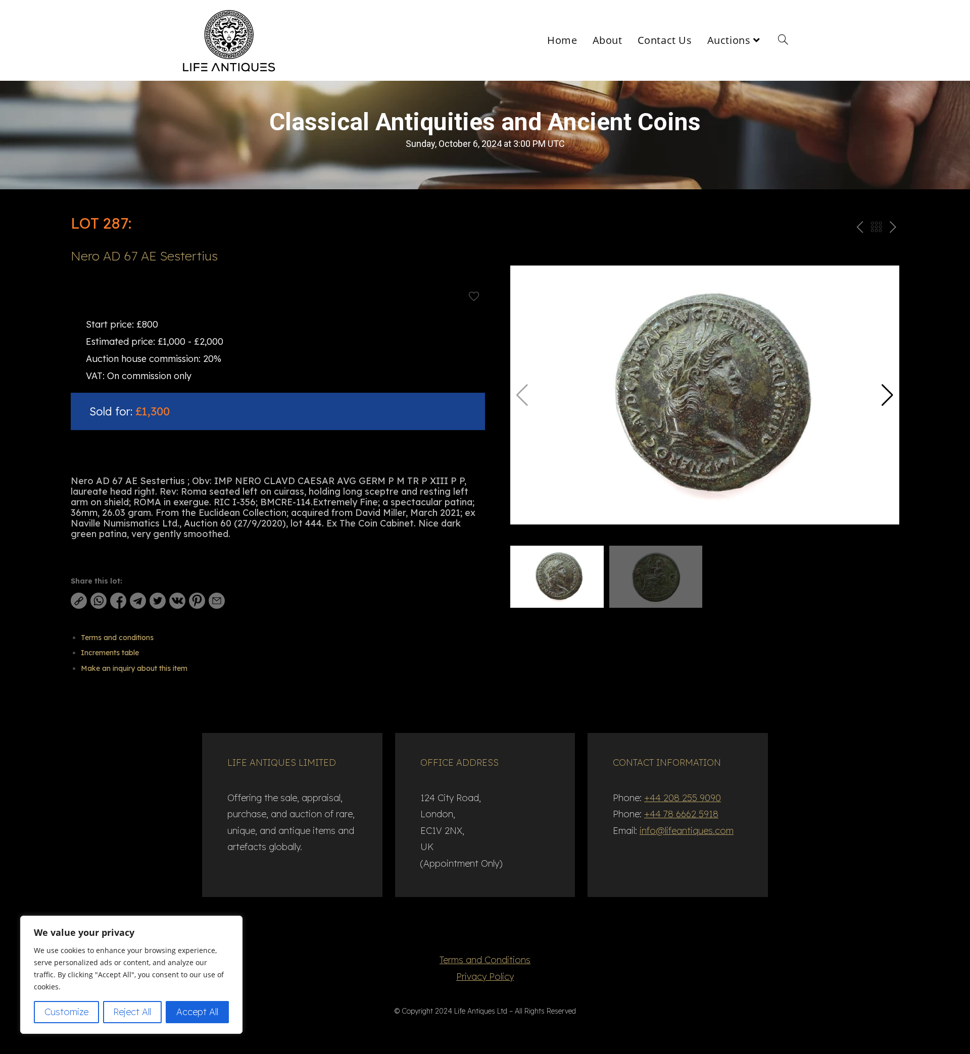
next (893, 229)
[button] (887, 395)
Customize (66, 1012)
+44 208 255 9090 (682, 798)
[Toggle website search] (783, 40)
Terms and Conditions (485, 960)
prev (858, 229)
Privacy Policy (485, 976)
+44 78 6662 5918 (681, 814)
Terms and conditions (117, 637)
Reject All (132, 1012)
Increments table (110, 652)
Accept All (197, 1012)
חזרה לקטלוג (876, 229)
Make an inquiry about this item (134, 668)
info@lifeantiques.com (687, 830)
